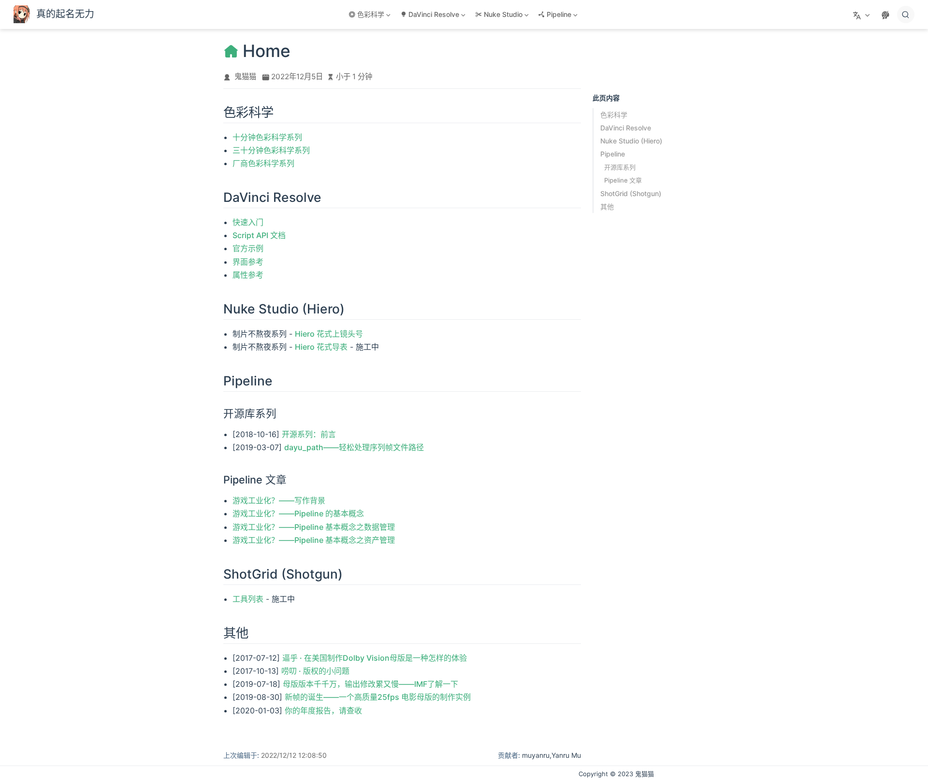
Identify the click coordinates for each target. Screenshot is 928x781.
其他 (607, 206)
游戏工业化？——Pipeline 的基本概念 (298, 513)
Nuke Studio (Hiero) (631, 141)
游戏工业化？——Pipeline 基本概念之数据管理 (313, 527)
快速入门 (247, 222)
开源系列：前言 (309, 434)
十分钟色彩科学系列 (267, 137)
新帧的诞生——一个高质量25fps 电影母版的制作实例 (378, 697)
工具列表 (247, 599)
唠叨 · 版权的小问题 (315, 671)
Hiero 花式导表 (321, 347)
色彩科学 (613, 115)
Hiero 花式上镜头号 (329, 334)
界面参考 (247, 262)
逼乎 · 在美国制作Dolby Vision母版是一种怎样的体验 (374, 658)
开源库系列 (620, 167)
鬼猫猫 (245, 76)
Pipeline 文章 (623, 180)
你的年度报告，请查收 (323, 710)
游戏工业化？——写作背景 (278, 500)
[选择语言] (862, 14)
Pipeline (612, 154)
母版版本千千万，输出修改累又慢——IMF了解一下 (370, 684)
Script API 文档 (259, 235)
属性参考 (247, 275)
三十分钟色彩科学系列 (271, 150)
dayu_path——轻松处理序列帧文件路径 (354, 447)
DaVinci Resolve (625, 128)
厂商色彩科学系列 (263, 163)
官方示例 (247, 248)
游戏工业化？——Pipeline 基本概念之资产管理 (313, 540)
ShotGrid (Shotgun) (630, 193)
